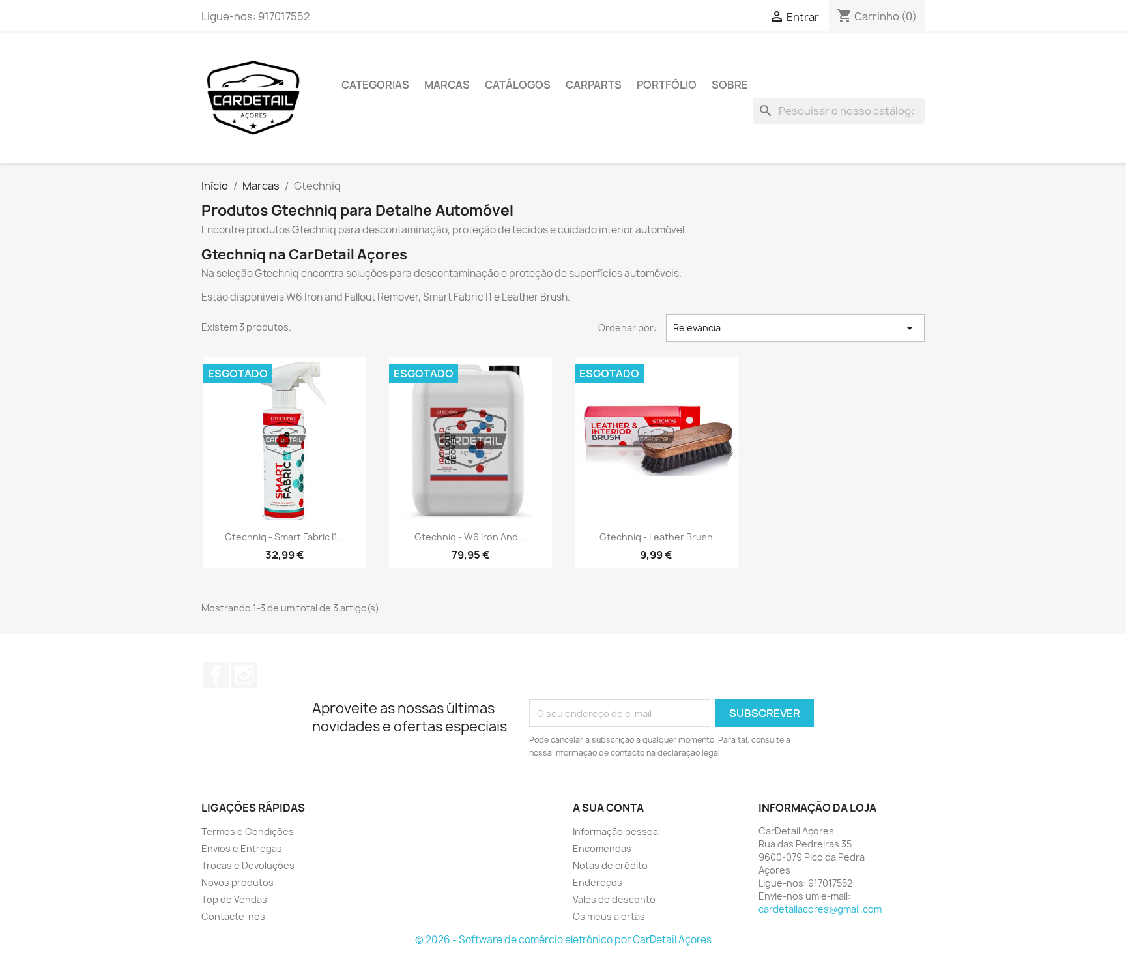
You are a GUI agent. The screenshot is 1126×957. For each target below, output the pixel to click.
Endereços (597, 882)
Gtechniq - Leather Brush (656, 537)
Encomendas (602, 848)
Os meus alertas (609, 916)
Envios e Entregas (241, 848)
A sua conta (608, 808)
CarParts (594, 85)
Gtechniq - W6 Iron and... (470, 537)
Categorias (375, 85)
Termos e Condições (247, 831)
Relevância (795, 328)
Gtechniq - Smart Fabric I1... (285, 537)
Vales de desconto (614, 899)
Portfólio (667, 85)
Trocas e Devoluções (248, 865)
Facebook (216, 675)
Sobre (730, 85)
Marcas (447, 85)
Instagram (244, 675)
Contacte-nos (233, 916)
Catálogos (518, 85)
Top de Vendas (234, 899)
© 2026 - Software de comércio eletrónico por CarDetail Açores (563, 940)
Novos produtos (237, 882)
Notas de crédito (610, 865)
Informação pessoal (616, 831)
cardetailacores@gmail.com (820, 909)
